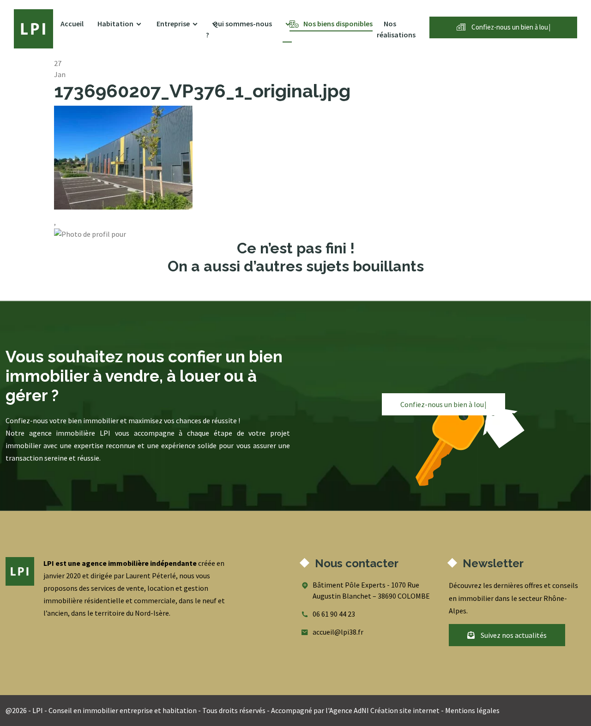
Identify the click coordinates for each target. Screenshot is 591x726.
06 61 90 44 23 (334, 613)
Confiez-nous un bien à (510, 27)
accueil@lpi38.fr (338, 631)
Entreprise (173, 23)
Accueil (72, 23)
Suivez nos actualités (513, 635)
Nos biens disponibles (338, 23)
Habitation (115, 23)
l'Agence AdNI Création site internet (383, 710)
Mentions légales (472, 710)
